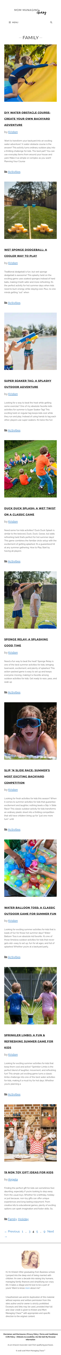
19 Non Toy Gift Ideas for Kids (28, 1172)
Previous (12, 1231)
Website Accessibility (26, 1337)
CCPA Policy (11, 1337)
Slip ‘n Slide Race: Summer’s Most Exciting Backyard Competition (27, 776)
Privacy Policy (32, 1334)
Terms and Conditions (48, 1334)
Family (12, 1219)
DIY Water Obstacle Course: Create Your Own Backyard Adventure (27, 119)
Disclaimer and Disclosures (14, 1334)
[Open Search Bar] (51, 22)
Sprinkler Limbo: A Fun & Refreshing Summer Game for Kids (28, 1041)
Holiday (23, 1219)
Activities (14, 172)
